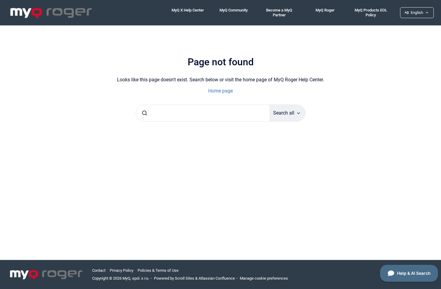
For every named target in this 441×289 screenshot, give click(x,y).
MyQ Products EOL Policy (371, 12)
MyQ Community (233, 10)
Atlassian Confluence (217, 278)
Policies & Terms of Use (158, 270)
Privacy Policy (121, 270)
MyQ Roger (325, 10)
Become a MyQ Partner (279, 12)
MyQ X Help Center (188, 10)
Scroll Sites (184, 278)
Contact (98, 270)
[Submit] (144, 113)
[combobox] (202, 113)
